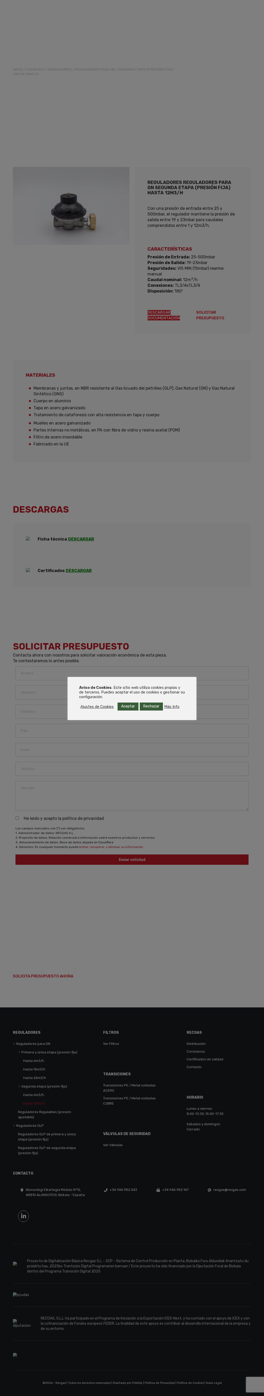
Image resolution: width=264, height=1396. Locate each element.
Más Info (171, 706)
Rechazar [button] (151, 706)
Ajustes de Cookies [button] (97, 706)
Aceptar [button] (128, 706)
